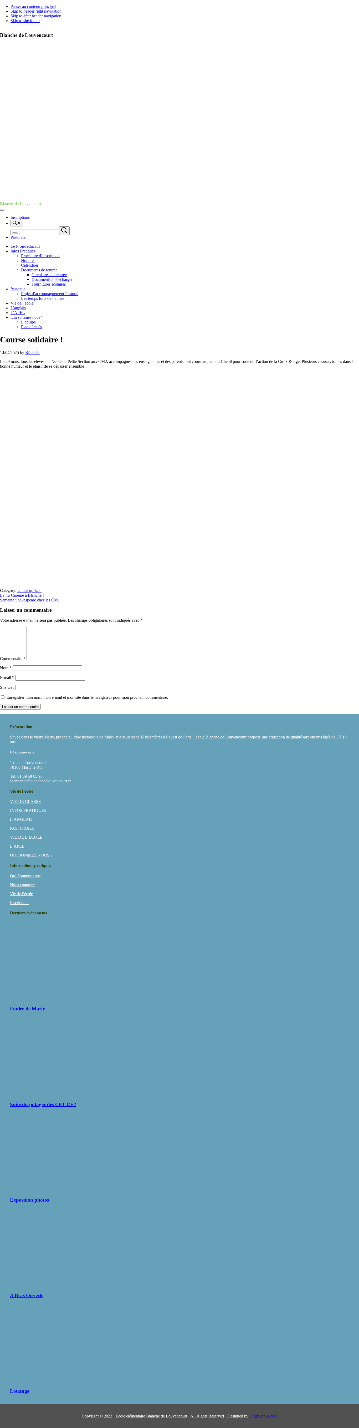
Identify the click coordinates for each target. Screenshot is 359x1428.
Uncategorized (29, 590)
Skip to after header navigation (36, 16)
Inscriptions (19, 902)
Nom (6, 668)
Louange (19, 1391)
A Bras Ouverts (26, 1295)
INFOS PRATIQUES (28, 810)
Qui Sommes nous (25, 876)
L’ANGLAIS (21, 819)
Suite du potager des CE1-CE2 (43, 1104)
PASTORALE (22, 828)
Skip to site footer (25, 20)
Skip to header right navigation (36, 11)
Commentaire (12, 658)
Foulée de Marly (27, 1008)
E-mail (7, 677)
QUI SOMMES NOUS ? (31, 855)
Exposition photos (29, 1200)
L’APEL (17, 846)
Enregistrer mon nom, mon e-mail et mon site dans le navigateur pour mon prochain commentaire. (87, 697)
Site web (7, 687)
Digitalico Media (263, 1416)
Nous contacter (22, 885)
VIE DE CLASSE (25, 801)
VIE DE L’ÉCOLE (26, 837)
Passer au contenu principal (33, 6)
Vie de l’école (21, 894)
